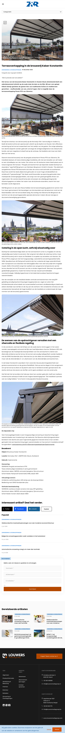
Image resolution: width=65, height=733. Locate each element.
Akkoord (57, 729)
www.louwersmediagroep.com (52, 718)
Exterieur (5, 690)
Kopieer (46, 509)
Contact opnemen (22, 686)
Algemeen (6, 675)
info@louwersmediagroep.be (52, 709)
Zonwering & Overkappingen (11, 69)
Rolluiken (5, 693)
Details (49, 729)
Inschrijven (32, 589)
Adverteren (22, 676)
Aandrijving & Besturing (7, 682)
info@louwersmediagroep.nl (52, 684)
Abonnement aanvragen (23, 680)
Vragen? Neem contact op (48, 656)
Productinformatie (8, 678)
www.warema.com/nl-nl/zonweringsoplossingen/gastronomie (33, 444)
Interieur (5, 686)
